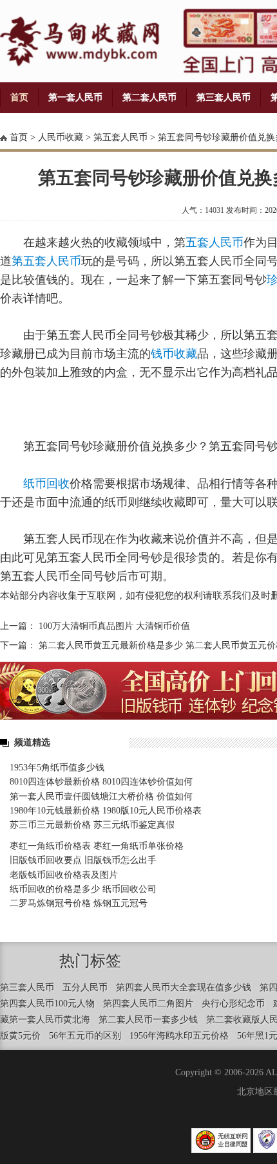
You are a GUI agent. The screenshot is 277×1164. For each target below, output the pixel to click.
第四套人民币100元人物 (47, 1003)
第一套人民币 (75, 97)
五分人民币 (85, 987)
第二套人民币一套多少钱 (148, 1019)
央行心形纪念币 (233, 1003)
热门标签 (90, 960)
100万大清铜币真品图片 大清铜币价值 (114, 626)
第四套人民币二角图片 (148, 1003)
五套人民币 (215, 242)
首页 (19, 97)
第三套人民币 (223, 97)
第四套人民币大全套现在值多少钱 (183, 987)
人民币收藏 (60, 137)
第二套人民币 (149, 97)
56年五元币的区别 (85, 1036)
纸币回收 (46, 483)
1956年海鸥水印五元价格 (179, 1036)
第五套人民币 (120, 137)
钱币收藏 (174, 353)
